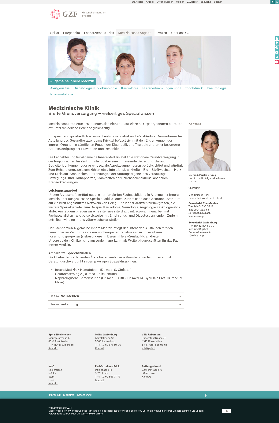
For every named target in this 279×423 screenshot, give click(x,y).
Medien (180, 2)
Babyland (205, 2)
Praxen (162, 33)
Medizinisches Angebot (135, 33)
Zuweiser (192, 2)
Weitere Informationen (92, 414)
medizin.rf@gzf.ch (198, 210)
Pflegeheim (71, 33)
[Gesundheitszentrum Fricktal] (79, 14)
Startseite (137, 2)
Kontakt (53, 348)
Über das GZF (181, 33)
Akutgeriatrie (59, 88)
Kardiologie (129, 88)
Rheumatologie (61, 94)
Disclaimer (69, 395)
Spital (54, 33)
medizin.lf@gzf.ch (198, 229)
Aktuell (150, 2)
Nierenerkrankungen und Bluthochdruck (172, 88)
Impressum (54, 395)
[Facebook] (206, 395)
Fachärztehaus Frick (99, 33)
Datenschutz (84, 395)
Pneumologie (217, 88)
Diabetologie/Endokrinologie (95, 88)
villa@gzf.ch (148, 348)
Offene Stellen (165, 2)
